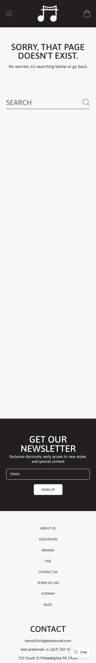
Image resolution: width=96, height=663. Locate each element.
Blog (48, 605)
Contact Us (48, 572)
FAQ (48, 561)
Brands (48, 550)
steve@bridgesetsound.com (48, 640)
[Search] (86, 102)
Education (48, 539)
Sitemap (48, 594)
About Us (48, 528)
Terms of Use (48, 583)
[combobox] (48, 102)
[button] (9, 13)
